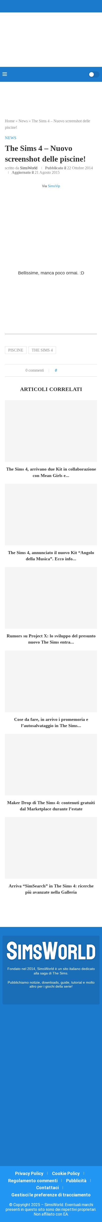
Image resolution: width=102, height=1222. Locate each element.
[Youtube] (54, 6)
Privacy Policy (29, 1173)
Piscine (15, 350)
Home (10, 121)
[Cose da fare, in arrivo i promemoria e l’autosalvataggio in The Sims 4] (51, 681)
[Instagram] (48, 6)
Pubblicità (76, 1180)
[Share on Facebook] (65, 370)
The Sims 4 (42, 350)
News (23, 121)
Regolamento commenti (32, 1180)
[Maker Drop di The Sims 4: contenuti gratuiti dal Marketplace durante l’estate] (51, 764)
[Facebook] (37, 6)
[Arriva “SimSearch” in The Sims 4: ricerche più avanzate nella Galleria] (51, 848)
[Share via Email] (77, 370)
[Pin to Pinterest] (72, 370)
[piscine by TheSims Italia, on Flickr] (51, 308)
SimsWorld (28, 168)
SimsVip (54, 186)
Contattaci (47, 1187)
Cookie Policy (66, 1173)
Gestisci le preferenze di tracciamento (51, 1194)
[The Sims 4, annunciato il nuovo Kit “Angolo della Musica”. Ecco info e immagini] (51, 514)
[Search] (82, 74)
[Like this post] (59, 370)
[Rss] (60, 6)
